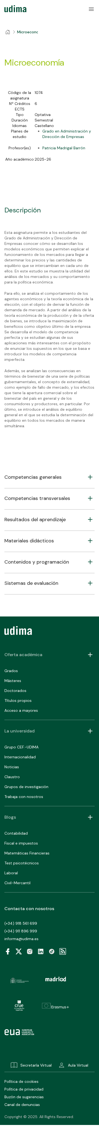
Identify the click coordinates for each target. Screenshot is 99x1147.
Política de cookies (21, 1081)
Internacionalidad (20, 756)
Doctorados (15, 690)
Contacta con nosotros (29, 908)
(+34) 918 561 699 (20, 923)
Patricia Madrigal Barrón (63, 147)
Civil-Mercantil (17, 882)
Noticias (11, 766)
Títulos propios (18, 700)
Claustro (12, 776)
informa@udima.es (21, 938)
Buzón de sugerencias (24, 1096)
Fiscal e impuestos (21, 843)
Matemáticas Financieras (27, 853)
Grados (11, 670)
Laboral (11, 872)
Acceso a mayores (21, 710)
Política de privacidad (23, 1089)
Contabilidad (16, 833)
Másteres (12, 680)
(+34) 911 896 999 (20, 931)
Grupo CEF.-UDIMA (21, 747)
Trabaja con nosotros (23, 796)
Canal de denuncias (22, 1104)
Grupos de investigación (26, 786)
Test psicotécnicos (21, 863)
